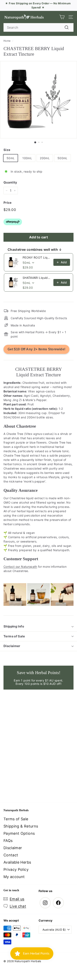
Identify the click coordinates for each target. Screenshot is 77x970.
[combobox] (38, 27)
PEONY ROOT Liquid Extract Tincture (37, 257)
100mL (27, 158)
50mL (11, 158)
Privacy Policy (16, 869)
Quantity (10, 182)
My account (14, 877)
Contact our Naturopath (20, 566)
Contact (10, 855)
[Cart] (62, 17)
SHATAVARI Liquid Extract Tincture (37, 277)
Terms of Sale (14, 636)
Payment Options (19, 833)
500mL (62, 158)
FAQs (8, 840)
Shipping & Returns (20, 826)
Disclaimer (11, 646)
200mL (45, 158)
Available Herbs (17, 862)
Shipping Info (13, 626)
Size (6, 150)
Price (7, 203)
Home (6, 40)
